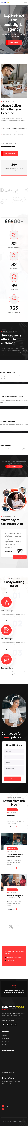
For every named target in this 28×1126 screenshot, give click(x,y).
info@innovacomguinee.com (13, 1106)
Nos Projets (5, 1041)
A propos (4, 1035)
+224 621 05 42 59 (10, 1109)
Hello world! (11, 815)
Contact (4, 1044)
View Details (11, 827)
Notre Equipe (5, 1038)
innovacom (13, 812)
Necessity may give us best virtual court (15, 897)
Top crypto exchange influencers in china (15, 855)
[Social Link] (3, 1024)
